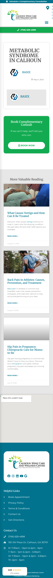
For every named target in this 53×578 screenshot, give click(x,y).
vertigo (30, 222)
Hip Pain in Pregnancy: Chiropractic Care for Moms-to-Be (25, 350)
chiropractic (17, 364)
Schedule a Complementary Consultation (28, 1)
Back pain (11, 289)
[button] (46, 22)
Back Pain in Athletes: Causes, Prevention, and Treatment (26, 281)
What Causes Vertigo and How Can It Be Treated (26, 214)
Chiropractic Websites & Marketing (26, 576)
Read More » (12, 236)
